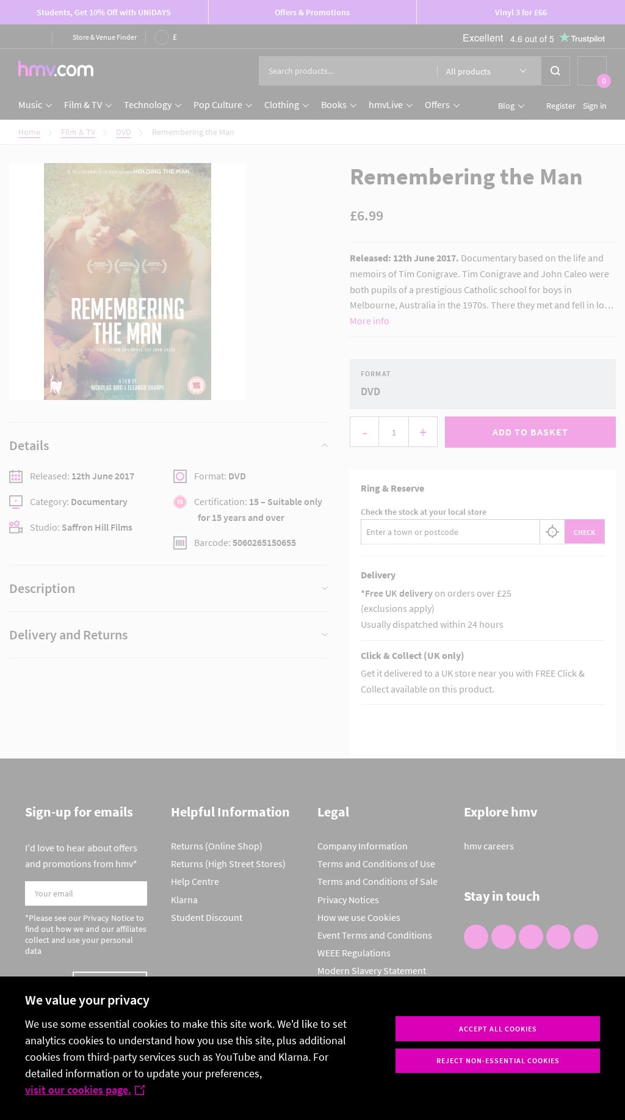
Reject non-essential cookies (498, 1060)
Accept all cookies (498, 1028)
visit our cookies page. (78, 1090)
